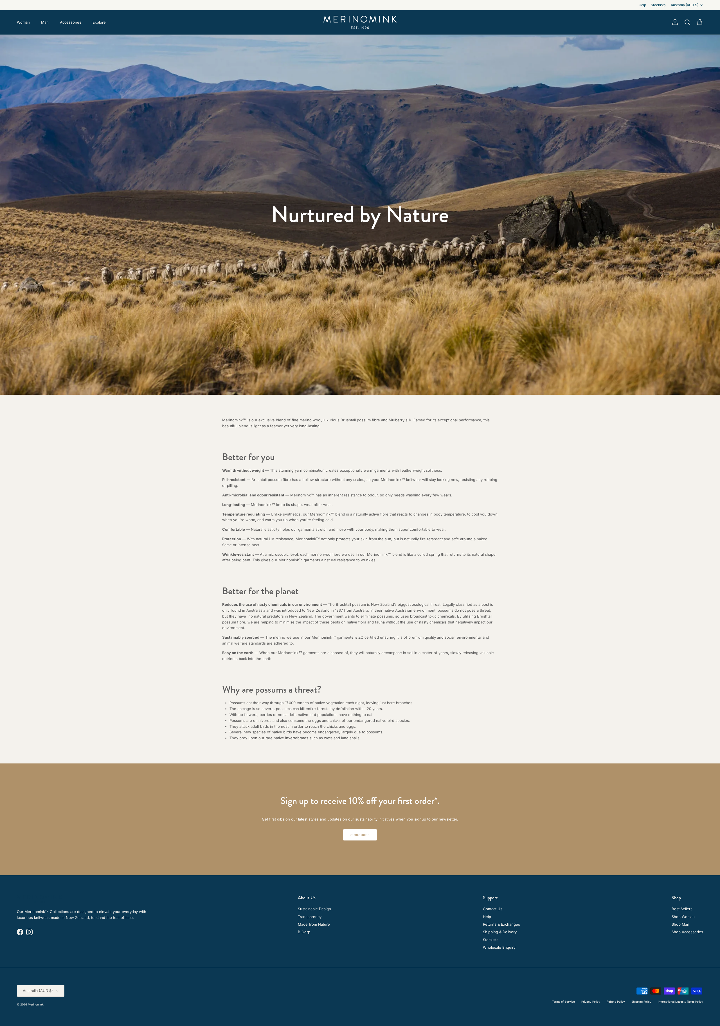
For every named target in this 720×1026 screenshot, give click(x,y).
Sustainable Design (314, 909)
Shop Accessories (687, 932)
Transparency (309, 916)
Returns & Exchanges (501, 924)
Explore (99, 22)
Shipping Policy (641, 1001)
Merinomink (35, 1004)
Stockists (658, 5)
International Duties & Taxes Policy (680, 1001)
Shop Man (680, 924)
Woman (23, 22)
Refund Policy (616, 1001)
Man (45, 22)
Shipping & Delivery (500, 932)
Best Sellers (682, 909)
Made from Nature (314, 924)
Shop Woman (683, 916)
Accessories (70, 22)
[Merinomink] (360, 22)
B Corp (304, 932)
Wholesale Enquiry (499, 947)
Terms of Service (563, 1001)
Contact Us (492, 909)
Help (642, 5)
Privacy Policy (590, 1001)
